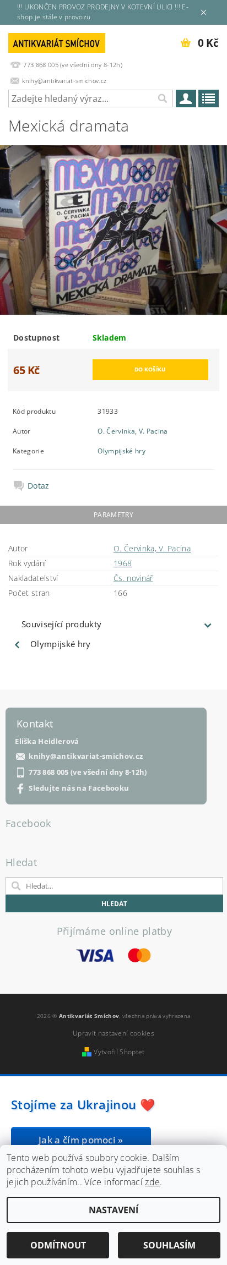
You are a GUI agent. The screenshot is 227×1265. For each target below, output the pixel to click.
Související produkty (61, 623)
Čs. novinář (133, 578)
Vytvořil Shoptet (119, 1051)
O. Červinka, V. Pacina (132, 431)
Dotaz (39, 486)
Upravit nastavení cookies (113, 1033)
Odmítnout (58, 1245)
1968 (123, 563)
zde (152, 1182)
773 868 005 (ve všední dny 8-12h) (88, 772)
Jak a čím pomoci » (81, 1139)
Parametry (113, 514)
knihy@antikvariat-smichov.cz (86, 756)
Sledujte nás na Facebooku (79, 788)
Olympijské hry (121, 451)
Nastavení (113, 1210)
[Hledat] (162, 98)
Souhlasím (169, 1245)
